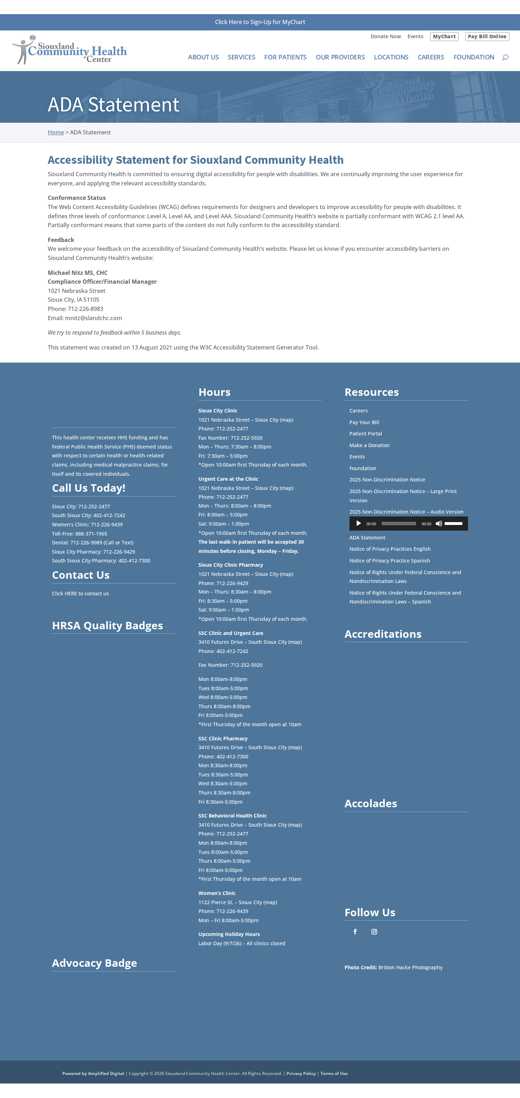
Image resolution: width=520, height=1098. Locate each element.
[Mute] (439, 523)
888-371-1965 (91, 533)
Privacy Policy (301, 1073)
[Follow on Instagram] (374, 931)
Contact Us (81, 574)
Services (241, 57)
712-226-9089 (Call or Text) (101, 542)
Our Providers (340, 57)
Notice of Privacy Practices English (390, 548)
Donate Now (386, 37)
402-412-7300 (134, 560)
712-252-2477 (94, 506)
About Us (203, 57)
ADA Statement (367, 537)
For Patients (285, 57)
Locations (391, 57)
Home (56, 132)
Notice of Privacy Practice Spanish (389, 560)
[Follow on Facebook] (355, 931)
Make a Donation (369, 445)
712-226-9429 (119, 551)
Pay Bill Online (487, 36)
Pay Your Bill (364, 422)
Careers (431, 57)
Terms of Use (334, 1073)
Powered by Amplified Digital (93, 1073)
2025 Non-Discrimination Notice (387, 479)
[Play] (358, 523)
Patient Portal (365, 433)
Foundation (474, 57)
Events (415, 37)
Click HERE (64, 593)
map (286, 419)
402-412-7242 (109, 515)
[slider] (454, 522)
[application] (408, 523)
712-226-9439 (107, 524)
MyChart (444, 36)
